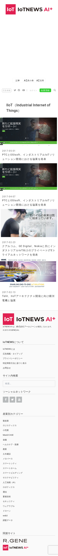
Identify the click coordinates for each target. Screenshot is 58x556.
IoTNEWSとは (9, 349)
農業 (5, 449)
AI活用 (40, 80)
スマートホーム (10, 468)
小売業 (6, 430)
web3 (5, 515)
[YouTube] (19, 400)
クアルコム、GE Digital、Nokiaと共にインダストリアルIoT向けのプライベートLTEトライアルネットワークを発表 (29, 250)
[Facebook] (5, 400)
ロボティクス (9, 487)
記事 (18, 80)
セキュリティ (9, 501)
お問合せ (7, 368)
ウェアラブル (9, 506)
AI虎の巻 (29, 80)
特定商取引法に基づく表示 (14, 363)
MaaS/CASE (8, 435)
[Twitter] (12, 400)
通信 (5, 492)
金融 (5, 440)
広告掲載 (6, 90)
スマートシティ (10, 463)
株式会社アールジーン (26, 326)
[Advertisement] (29, 45)
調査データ (8, 520)
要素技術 (7, 496)
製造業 (6, 421)
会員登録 (45, 90)
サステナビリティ (11, 477)
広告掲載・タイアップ (13, 354)
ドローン (7, 511)
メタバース (8, 459)
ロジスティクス (10, 425)
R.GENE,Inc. (14, 330)
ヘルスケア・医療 (11, 444)
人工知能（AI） (9, 482)
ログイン (33, 90)
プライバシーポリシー (13, 358)
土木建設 (7, 454)
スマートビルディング (13, 473)
